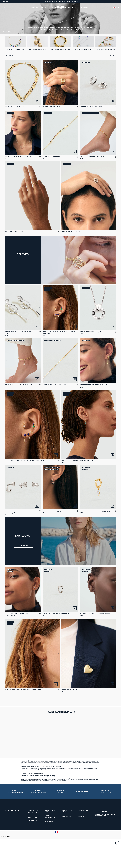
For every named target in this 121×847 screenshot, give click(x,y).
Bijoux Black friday (68, 814)
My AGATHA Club (33, 812)
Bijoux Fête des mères (66, 811)
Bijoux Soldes (66, 816)
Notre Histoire (33, 810)
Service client (106, 791)
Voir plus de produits (60, 701)
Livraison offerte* (83, 791)
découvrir (24, 264)
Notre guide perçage (52, 817)
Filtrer (111, 55)
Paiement (60, 791)
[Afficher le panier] (119, 7)
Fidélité (15, 791)
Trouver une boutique (32, 818)
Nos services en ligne (50, 811)
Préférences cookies (82, 815)
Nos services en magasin (50, 814)
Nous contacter (84, 810)
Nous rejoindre (33, 820)
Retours (37, 791)
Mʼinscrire (105, 811)
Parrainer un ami (34, 814)
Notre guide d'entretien (49, 820)
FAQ (79, 812)
